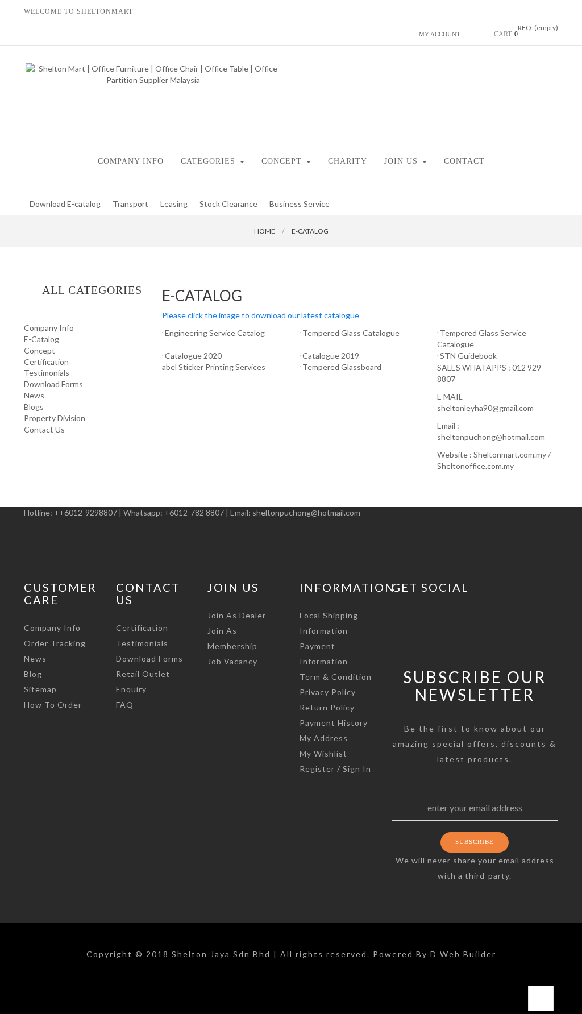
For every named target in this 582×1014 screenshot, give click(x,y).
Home (264, 231)
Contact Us (44, 429)
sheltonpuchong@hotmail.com (306, 512)
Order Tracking (55, 643)
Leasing (174, 204)
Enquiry (131, 689)
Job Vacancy (232, 661)
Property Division (54, 418)
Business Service (299, 204)
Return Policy (327, 707)
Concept (39, 350)
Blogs (34, 407)
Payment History (334, 723)
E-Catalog (41, 339)
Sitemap (40, 689)
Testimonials (46, 372)
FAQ (125, 704)
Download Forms (53, 384)
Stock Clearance (228, 204)
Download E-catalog (65, 204)
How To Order (53, 704)
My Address (324, 738)
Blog (33, 674)
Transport (130, 204)
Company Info (49, 328)
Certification (46, 362)
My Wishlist (323, 753)
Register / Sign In (335, 769)
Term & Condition (336, 676)
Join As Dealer (236, 615)
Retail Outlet (143, 674)
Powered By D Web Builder (434, 954)
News (34, 395)
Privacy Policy (328, 692)
